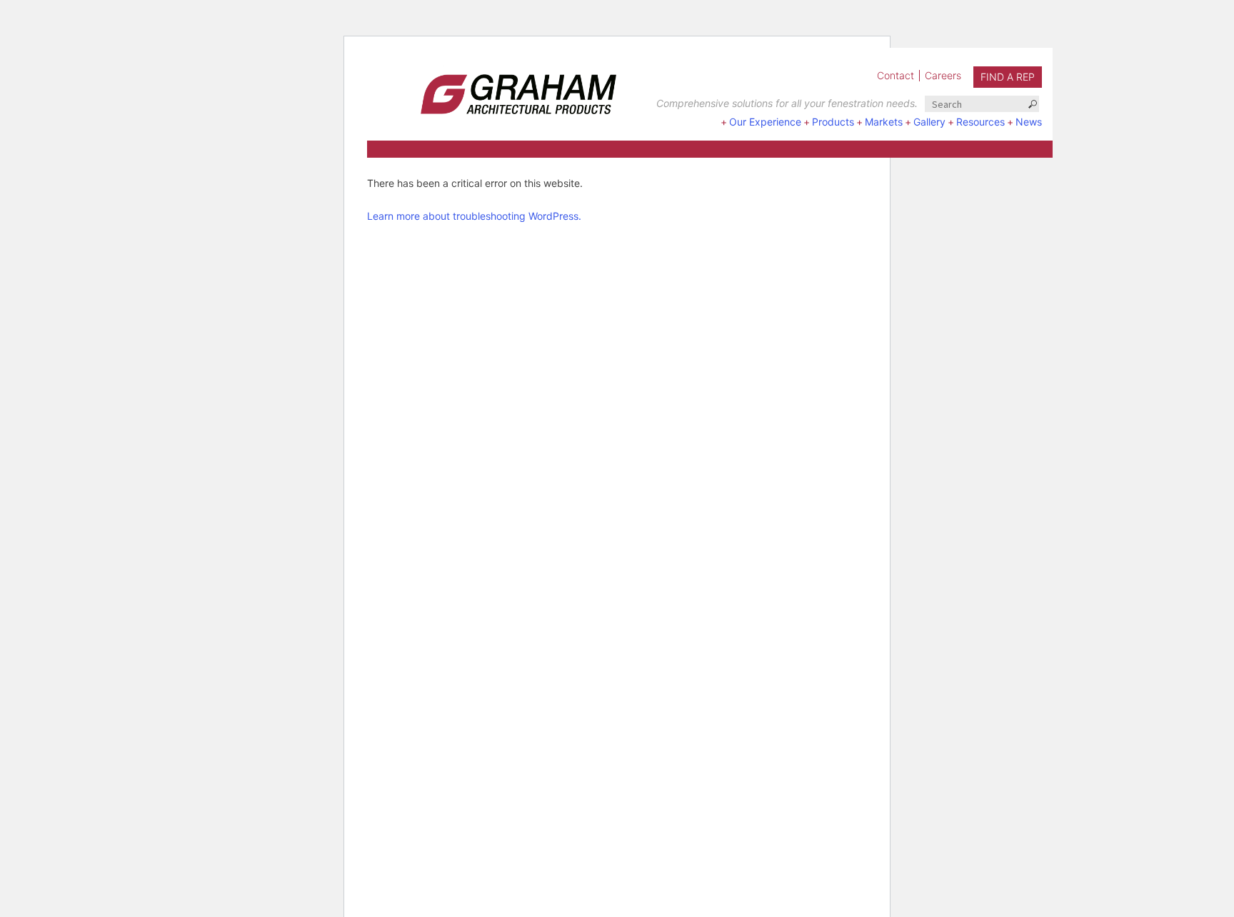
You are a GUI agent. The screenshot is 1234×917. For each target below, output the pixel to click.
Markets (884, 122)
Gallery (929, 122)
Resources (980, 122)
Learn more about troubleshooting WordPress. (474, 216)
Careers (943, 75)
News (1028, 122)
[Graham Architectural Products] (497, 89)
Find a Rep (1007, 77)
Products (833, 122)
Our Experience (765, 122)
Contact (895, 75)
